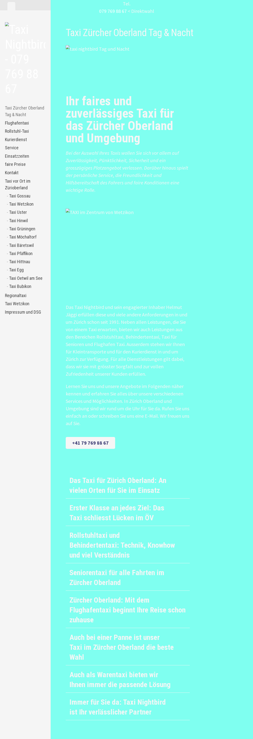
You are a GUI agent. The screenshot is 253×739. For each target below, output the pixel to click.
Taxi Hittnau (19, 261)
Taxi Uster (18, 212)
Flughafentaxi (17, 123)
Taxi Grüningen (22, 228)
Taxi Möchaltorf (23, 236)
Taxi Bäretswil (21, 245)
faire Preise (15, 164)
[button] (128, 485)
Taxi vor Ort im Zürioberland (17, 184)
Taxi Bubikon (20, 286)
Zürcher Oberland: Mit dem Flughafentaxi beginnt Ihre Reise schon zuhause (127, 610)
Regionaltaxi (15, 295)
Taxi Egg (16, 269)
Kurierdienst (16, 139)
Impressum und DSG (23, 312)
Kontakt (12, 172)
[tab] (11, 6)
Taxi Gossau (19, 195)
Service (12, 147)
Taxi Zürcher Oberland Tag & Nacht (24, 111)
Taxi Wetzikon (21, 204)
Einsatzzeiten (17, 156)
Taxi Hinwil (18, 220)
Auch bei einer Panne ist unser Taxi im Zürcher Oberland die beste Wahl (121, 647)
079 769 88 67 (113, 11)
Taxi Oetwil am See (25, 278)
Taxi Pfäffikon (21, 253)
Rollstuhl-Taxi (17, 131)
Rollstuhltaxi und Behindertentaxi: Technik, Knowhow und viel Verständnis (122, 545)
